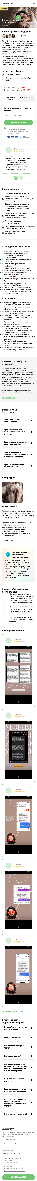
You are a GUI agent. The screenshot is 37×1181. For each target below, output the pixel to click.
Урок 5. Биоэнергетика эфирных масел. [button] (14, 466)
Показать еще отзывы (12, 1011)
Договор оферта (9, 1166)
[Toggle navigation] (33, 3)
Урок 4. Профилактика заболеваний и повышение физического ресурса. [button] (16, 454)
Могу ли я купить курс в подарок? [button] (14, 1080)
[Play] (18, 17)
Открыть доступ (18, 1177)
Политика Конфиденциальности (17, 131)
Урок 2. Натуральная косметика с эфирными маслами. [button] (14, 432)
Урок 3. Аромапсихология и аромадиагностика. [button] (16, 443)
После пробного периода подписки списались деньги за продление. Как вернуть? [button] (15, 1102)
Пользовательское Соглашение (17, 129)
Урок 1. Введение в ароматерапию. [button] (12, 421)
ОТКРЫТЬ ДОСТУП (18, 123)
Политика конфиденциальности (14, 1168)
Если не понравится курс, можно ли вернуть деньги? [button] (15, 1090)
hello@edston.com (12, 577)
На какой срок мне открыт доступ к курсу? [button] (15, 1028)
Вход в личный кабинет (11, 1144)
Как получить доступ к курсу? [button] (14, 1047)
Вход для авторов (10, 1139)
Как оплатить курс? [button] (12, 1056)
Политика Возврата (14, 133)
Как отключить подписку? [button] (15, 1114)
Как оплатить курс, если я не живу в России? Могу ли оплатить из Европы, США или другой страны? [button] (15, 1067)
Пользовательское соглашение (14, 1171)
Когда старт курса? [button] (12, 1037)
